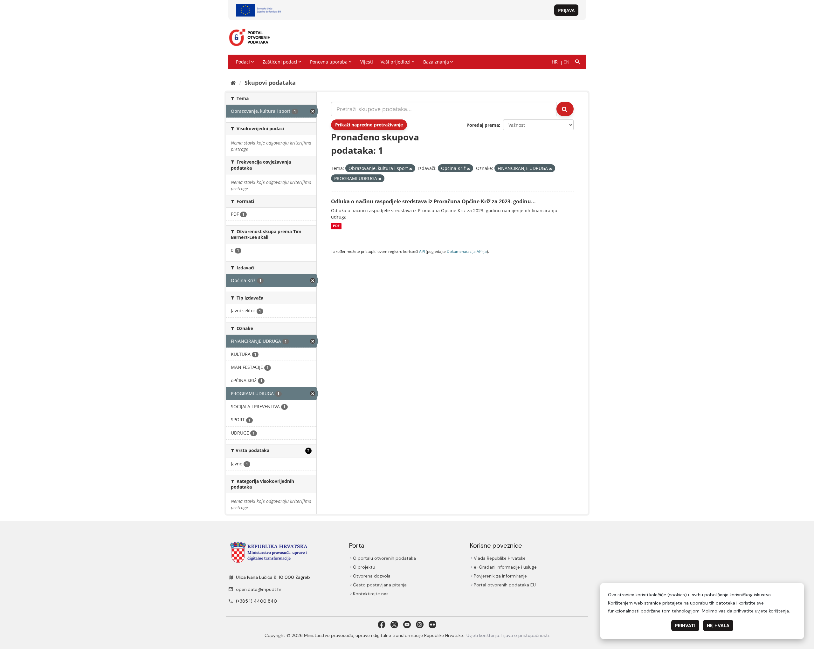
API (422, 251)
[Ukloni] (410, 168)
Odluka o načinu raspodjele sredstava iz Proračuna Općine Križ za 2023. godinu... (433, 201)
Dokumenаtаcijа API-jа (467, 251)
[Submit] (565, 109)
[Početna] (233, 82)
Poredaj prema (482, 125)
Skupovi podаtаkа (270, 82)
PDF (336, 226)
